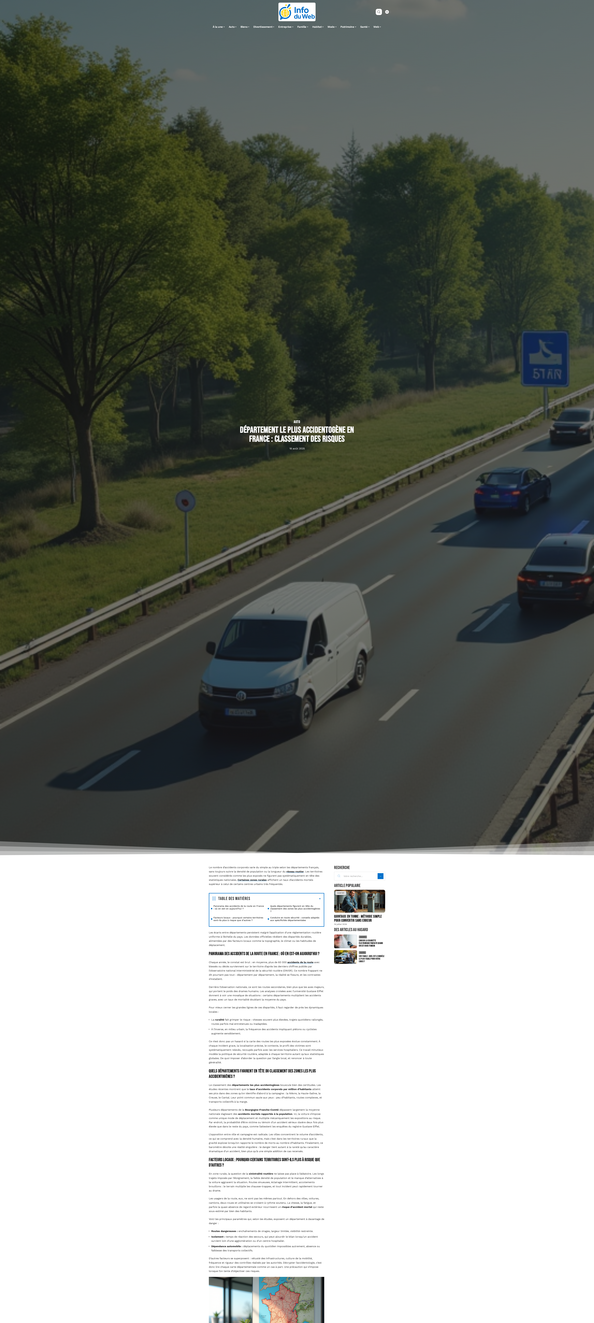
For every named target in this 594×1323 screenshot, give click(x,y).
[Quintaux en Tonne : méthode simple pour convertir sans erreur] (359, 901)
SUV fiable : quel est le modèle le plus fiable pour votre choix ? (371, 959)
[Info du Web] (297, 12)
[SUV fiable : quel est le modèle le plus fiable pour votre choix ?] (345, 957)
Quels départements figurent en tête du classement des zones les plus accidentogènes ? (295, 908)
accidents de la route (300, 962)
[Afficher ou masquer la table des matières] (285, 899)
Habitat (340, 893)
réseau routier (295, 871)
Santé (363, 937)
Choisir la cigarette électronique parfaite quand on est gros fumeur (371, 943)
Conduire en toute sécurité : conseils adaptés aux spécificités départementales (294, 918)
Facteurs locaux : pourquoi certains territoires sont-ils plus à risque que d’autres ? (238, 918)
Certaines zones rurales (252, 879)
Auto (297, 422)
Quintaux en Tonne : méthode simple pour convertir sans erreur (358, 918)
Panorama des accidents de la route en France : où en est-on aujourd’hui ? (238, 907)
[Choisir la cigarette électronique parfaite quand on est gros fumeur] (345, 941)
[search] (379, 12)
